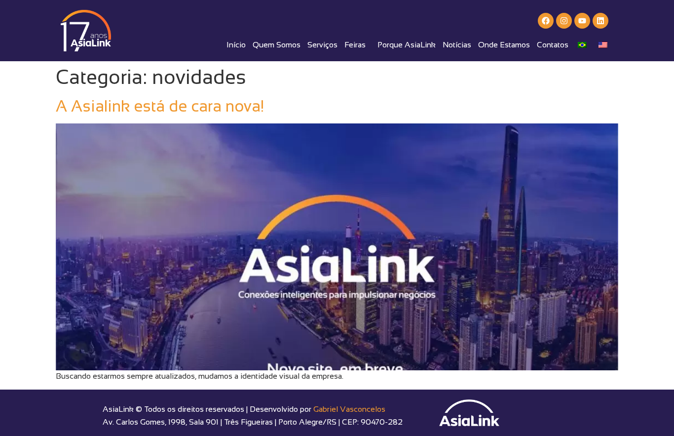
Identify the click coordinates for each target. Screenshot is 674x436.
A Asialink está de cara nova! (160, 106)
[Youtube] (582, 21)
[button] (357, 45)
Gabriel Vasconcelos (349, 409)
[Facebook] (546, 21)
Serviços (322, 44)
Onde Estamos (504, 44)
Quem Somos (276, 44)
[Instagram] (564, 21)
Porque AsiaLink (406, 44)
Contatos (552, 44)
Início (236, 44)
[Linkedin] (600, 21)
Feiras (355, 44)
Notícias (457, 44)
